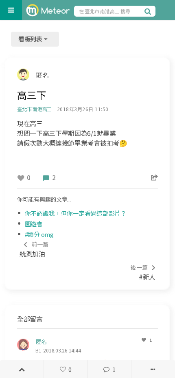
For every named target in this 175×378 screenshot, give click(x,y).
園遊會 (34, 223)
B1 (38, 350)
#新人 (143, 272)
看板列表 (31, 38)
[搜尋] (149, 11)
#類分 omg (39, 234)
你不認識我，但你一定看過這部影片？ (76, 213)
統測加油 (34, 249)
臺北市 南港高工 (34, 108)
